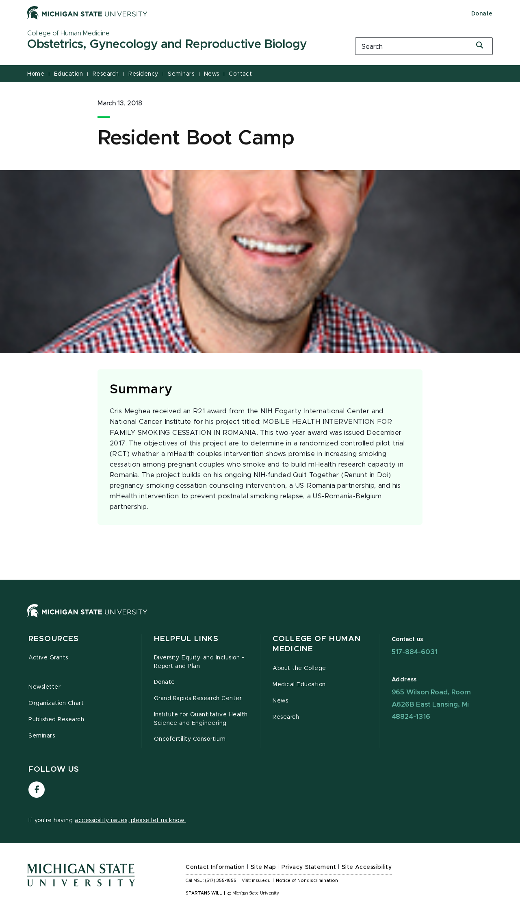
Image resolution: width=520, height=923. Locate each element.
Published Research (56, 719)
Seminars (181, 74)
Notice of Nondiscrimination (307, 881)
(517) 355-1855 (221, 881)
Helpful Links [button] (186, 639)
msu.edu (261, 881)
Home (35, 74)
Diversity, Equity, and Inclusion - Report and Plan (199, 662)
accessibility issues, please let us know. (130, 820)
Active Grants (48, 658)
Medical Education (299, 684)
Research (106, 74)
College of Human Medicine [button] (317, 644)
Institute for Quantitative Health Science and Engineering (201, 719)
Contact (240, 74)
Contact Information (215, 867)
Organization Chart (56, 703)
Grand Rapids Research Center (198, 698)
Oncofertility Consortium (190, 739)
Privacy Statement (309, 867)
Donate (482, 14)
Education (68, 74)
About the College (299, 668)
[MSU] (260, 619)
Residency (143, 74)
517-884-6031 (415, 651)
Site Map (263, 867)
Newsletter (44, 687)
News (211, 74)
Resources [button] (53, 639)
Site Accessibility (367, 867)
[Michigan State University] (87, 12)
